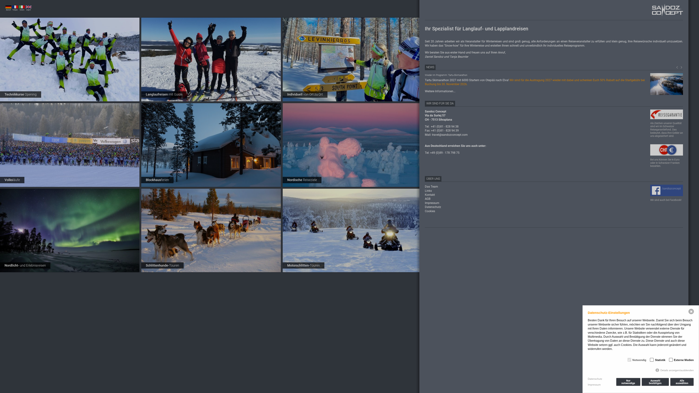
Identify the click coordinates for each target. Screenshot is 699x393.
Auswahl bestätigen (655, 382)
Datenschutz (595, 378)
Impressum (594, 384)
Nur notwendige (628, 382)
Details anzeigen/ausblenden (677, 370)
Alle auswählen (682, 382)
